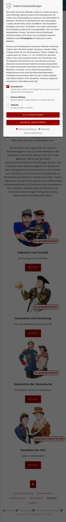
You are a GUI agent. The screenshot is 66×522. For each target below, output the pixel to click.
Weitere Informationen (33, 133)
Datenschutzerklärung (27, 129)
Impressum (45, 129)
